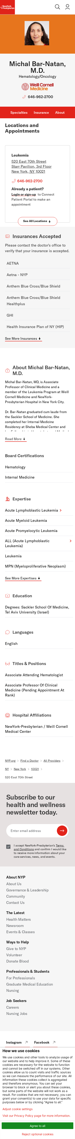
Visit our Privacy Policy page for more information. (36, 1115)
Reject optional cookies (37, 1134)
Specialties (19, 112)
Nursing (12, 990)
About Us (13, 883)
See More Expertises (20, 578)
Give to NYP (16, 948)
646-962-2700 (40, 96)
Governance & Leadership (27, 890)
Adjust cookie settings (17, 1109)
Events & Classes (20, 931)
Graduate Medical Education (29, 984)
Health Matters (18, 919)
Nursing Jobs (16, 1013)
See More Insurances (21, 338)
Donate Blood (17, 961)
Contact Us (15, 902)
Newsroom (15, 925)
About (60, 112)
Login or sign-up (23, 194)
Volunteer (14, 955)
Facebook (41, 1042)
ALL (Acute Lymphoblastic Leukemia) (27, 543)
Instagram (14, 1042)
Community (15, 896)
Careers (12, 1007)
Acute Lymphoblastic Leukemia (31, 510)
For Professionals (20, 978)
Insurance (41, 112)
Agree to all (37, 1126)
